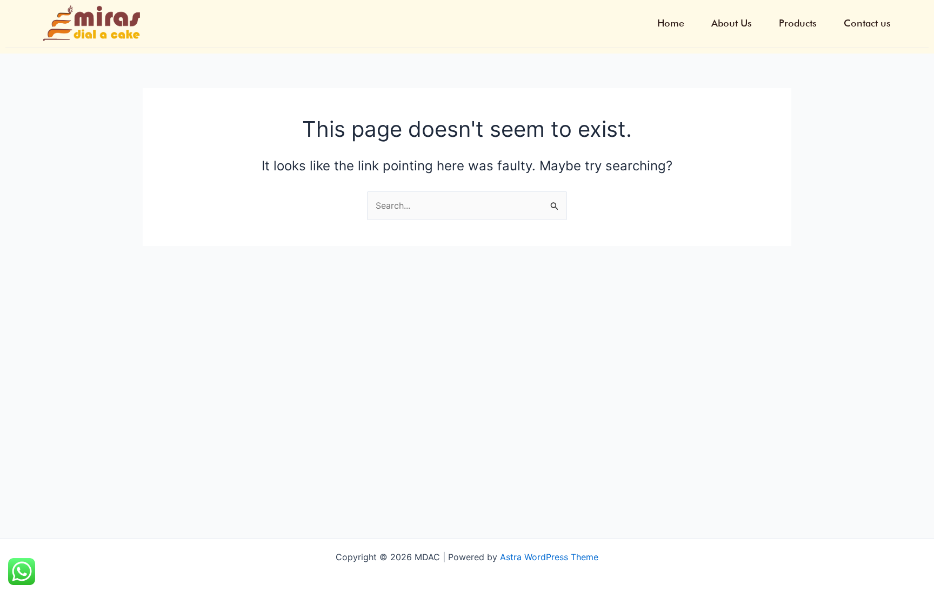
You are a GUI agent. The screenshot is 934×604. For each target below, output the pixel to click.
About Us (731, 23)
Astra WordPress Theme (549, 557)
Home (670, 23)
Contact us (867, 23)
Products (798, 23)
